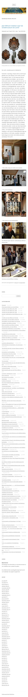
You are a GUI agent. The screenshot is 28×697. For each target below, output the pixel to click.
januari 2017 (4, 616)
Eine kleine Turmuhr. (6, 501)
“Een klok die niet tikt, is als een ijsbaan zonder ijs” (13, 348)
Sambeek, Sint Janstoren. (7, 492)
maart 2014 (4, 647)
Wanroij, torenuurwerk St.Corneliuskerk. (11, 498)
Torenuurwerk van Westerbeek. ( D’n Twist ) (11, 521)
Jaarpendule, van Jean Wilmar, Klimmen (10, 319)
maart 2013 (4, 663)
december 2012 (5, 669)
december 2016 (5, 618)
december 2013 (5, 651)
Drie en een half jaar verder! (8, 355)
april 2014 (4, 645)
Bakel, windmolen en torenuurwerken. (10, 426)
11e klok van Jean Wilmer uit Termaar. (10, 317)
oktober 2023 (5, 589)
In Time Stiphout (5, 411)
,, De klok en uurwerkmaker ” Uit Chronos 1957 (12, 476)
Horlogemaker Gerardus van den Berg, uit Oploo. (12, 429)
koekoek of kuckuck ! (6, 380)
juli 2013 (3, 656)
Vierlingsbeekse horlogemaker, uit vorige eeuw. (12, 344)
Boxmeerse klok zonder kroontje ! (9, 422)
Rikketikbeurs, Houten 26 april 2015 (9, 424)
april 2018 (4, 604)
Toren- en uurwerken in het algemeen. (10, 543)
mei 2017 (4, 611)
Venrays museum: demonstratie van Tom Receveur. (13, 471)
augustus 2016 (5, 622)
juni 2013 (4, 658)
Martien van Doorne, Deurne (8, 525)
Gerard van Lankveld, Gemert (8, 395)
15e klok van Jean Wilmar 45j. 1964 (9, 308)
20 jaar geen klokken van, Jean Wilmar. (10, 307)
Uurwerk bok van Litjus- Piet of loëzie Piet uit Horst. (13, 458)
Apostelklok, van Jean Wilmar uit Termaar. (11, 321)
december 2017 (5, 607)
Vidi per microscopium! (7, 489)
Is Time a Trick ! (5, 413)
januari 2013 (4, 667)
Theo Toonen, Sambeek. (7, 474)
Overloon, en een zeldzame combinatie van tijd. (12, 397)
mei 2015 (4, 629)
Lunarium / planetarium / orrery (9, 373)
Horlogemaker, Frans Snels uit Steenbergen (11, 552)
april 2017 (4, 613)
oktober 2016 (5, 620)
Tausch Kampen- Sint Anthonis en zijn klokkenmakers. (14, 433)
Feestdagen (4, 379)
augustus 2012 (5, 676)
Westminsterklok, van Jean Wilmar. (9, 326)
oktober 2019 (5, 593)
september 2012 (5, 674)
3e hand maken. (5, 508)
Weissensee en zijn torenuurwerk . (9, 507)
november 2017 (5, 609)
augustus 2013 (5, 654)
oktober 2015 (5, 627)
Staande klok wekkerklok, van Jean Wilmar (11, 328)
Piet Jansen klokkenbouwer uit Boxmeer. (11, 382)
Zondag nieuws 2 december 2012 (9, 516)
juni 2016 (4, 624)
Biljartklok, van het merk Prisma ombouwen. (11, 400)
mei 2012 (4, 679)
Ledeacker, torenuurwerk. (7, 494)
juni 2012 (4, 678)
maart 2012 (4, 683)
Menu (14, 4)
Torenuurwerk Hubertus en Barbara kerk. (11, 532)
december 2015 (5, 625)
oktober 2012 (5, 672)
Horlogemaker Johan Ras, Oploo (9, 353)
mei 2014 (4, 643)
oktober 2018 (5, 602)
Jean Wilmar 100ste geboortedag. (9, 366)
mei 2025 (4, 582)
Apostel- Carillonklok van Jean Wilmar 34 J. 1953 (12, 314)
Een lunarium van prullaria (7, 377)
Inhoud (16, 282)
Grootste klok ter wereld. (7, 456)
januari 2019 (4, 598)
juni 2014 (4, 642)
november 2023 (5, 588)
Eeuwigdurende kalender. (7, 469)
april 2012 (4, 681)
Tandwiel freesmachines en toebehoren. (10, 490)
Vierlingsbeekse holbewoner (8, 546)
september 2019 (5, 595)
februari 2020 (5, 591)
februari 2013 (5, 665)
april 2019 (4, 597)
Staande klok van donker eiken (8, 334)
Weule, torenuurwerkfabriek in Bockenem (11, 535)
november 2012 (5, 670)
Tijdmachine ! (5, 384)
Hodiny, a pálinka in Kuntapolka (9, 415)
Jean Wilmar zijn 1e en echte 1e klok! (10, 335)
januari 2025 (4, 584)
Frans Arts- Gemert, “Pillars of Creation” (10, 512)
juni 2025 (4, 580)
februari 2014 (5, 649)
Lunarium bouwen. (6, 368)
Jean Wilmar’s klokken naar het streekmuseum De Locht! (12, 27)
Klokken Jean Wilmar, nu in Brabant (9, 337)
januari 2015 (4, 634)
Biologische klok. (5, 420)
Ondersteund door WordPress (8, 694)
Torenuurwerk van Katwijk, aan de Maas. (11, 454)
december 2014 (5, 636)
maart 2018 (4, 606)
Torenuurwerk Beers (6, 386)
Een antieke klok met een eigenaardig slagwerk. (12, 481)
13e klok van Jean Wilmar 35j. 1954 (9, 312)
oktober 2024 (5, 586)
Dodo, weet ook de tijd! (7, 391)
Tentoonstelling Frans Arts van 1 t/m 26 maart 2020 (13, 357)
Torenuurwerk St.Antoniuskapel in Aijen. (11, 539)
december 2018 (5, 600)
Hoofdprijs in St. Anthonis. (7, 427)
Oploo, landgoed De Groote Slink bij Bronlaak (12, 417)
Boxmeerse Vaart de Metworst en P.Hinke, (11, 496)
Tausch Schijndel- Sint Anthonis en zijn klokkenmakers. (14, 436)
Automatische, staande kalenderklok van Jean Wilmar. (14, 330)
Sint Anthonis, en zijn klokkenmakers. (10, 451)
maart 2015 (4, 633)
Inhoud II (4, 305)
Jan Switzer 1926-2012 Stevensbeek (9, 526)
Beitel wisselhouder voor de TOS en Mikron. (11, 370)
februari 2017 (5, 615)
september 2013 (5, 652)
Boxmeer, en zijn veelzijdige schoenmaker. (11, 339)
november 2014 (5, 638)
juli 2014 (3, 640)
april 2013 (4, 661)
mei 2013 (4, 660)
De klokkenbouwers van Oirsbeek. (9, 499)
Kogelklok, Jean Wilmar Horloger (9, 323)
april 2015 (4, 631)
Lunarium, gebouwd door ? (8, 343)
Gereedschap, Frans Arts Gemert (9, 510)
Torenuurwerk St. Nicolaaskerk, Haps (10, 517)
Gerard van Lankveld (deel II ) (8, 393)
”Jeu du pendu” (5, 361)
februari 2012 (5, 685)
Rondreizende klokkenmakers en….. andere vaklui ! (13, 408)
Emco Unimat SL (5, 375)
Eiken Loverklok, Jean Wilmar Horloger (10, 325)
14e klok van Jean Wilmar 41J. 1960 (9, 310)
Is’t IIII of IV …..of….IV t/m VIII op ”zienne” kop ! (12, 528)
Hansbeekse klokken (6, 480)
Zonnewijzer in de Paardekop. (8, 352)
